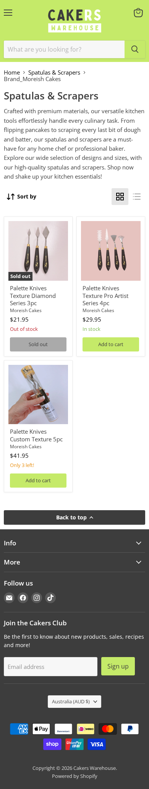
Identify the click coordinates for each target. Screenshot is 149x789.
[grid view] (120, 196)
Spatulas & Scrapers (54, 72)
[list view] (136, 196)
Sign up (118, 666)
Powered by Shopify (74, 776)
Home (12, 72)
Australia (71, 701)
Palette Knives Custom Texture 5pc (36, 435)
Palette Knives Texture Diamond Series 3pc (33, 295)
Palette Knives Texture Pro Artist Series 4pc (105, 295)
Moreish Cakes (26, 310)
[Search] (135, 49)
